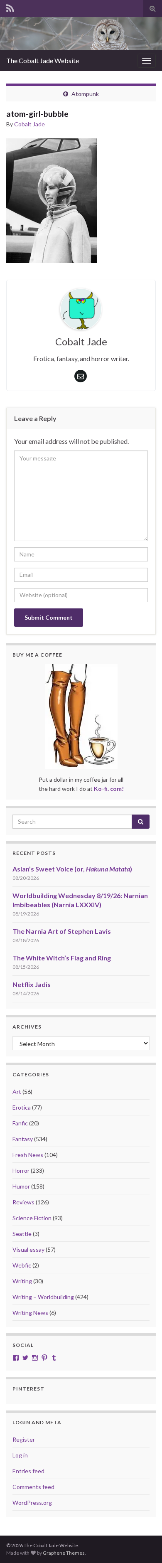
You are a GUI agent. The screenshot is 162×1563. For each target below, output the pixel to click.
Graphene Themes (64, 1553)
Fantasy (22, 1138)
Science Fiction (32, 1217)
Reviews (23, 1202)
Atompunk (85, 93)
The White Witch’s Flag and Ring (61, 958)
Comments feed (33, 1486)
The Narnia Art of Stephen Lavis (61, 931)
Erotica (21, 1107)
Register (23, 1439)
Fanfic (20, 1123)
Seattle (22, 1233)
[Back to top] (143, 1544)
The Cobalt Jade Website (42, 60)
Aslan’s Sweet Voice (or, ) (72, 869)
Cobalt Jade (29, 124)
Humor (21, 1186)
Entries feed (28, 1470)
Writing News (30, 1312)
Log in (20, 1455)
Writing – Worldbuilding (43, 1296)
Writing (22, 1281)
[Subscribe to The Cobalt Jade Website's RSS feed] (10, 7)
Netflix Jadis (31, 984)
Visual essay (28, 1249)
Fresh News (27, 1154)
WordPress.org (32, 1502)
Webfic (21, 1265)
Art (16, 1091)
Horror (20, 1170)
